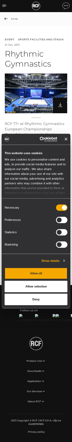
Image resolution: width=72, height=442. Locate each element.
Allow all (36, 273)
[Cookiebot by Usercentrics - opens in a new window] (42, 139)
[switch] (61, 220)
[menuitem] (36, 432)
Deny (36, 299)
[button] (11, 112)
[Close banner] (66, 139)
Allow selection (36, 286)
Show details (50, 260)
